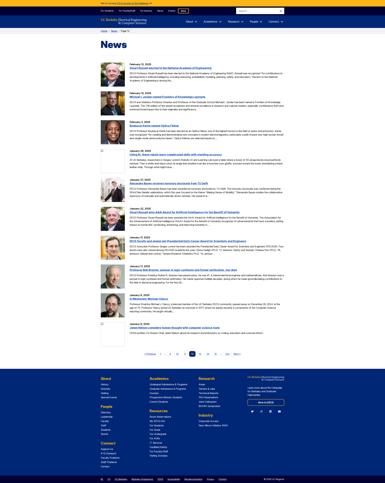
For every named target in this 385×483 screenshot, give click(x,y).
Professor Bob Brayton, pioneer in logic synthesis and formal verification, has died (183, 270)
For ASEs (155, 438)
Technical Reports (208, 393)
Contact (105, 466)
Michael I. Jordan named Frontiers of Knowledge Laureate (167, 96)
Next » (238, 353)
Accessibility (174, 479)
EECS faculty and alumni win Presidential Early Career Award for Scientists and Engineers (188, 241)
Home (104, 30)
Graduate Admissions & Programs (168, 388)
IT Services (156, 442)
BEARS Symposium (209, 406)
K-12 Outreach (108, 453)
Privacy (210, 479)
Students (106, 429)
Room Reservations (160, 416)
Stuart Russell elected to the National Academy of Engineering (170, 68)
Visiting (104, 393)
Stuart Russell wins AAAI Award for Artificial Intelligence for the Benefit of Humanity (185, 212)
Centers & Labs (207, 388)
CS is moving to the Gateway (133, 3)
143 (227, 353)
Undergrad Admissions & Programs (168, 384)
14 (207, 353)
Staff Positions (109, 462)
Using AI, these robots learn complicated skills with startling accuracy (176, 154)
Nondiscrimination (194, 479)
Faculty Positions (110, 457)
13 (200, 353)
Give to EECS (266, 402)
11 (185, 353)
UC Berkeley (121, 479)
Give (183, 11)
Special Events (109, 397)
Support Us (107, 449)
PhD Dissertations (208, 397)
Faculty (105, 421)
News (160, 10)
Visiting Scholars (159, 455)
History (105, 384)
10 (177, 353)
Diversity (105, 388)
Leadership (107, 416)
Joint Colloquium (208, 401)
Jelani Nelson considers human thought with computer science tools (175, 327)
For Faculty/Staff (127, 10)
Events (171, 10)
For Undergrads (158, 434)
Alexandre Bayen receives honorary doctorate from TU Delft (169, 183)
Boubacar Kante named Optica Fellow (154, 125)
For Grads (155, 429)
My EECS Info (157, 421)
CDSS (160, 479)
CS (109, 479)
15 (215, 353)
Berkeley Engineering (142, 479)
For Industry (146, 10)
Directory (106, 412)
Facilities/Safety (158, 447)
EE (102, 479)
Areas (202, 384)
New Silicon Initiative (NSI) (213, 425)
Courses (154, 393)
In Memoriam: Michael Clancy (149, 298)
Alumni (104, 434)
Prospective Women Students (166, 397)
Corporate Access (209, 421)
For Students (107, 10)
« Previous (151, 353)
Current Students (159, 401)
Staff (103, 425)
